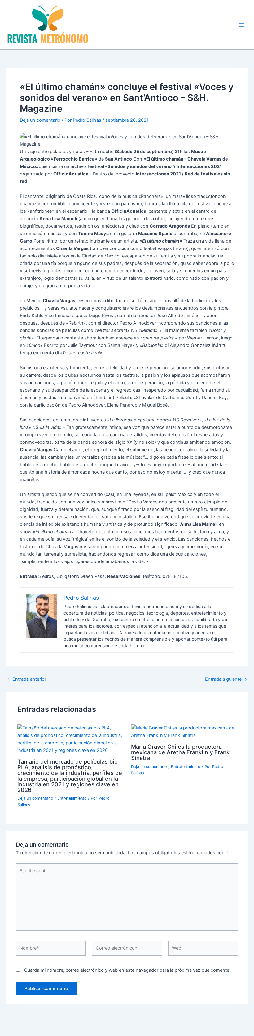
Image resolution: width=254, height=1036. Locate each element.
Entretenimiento (72, 798)
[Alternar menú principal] (241, 24)
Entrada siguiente (226, 679)
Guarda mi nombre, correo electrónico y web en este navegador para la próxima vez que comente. (127, 970)
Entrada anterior (26, 679)
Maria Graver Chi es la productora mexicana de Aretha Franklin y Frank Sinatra (180, 752)
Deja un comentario (40, 120)
